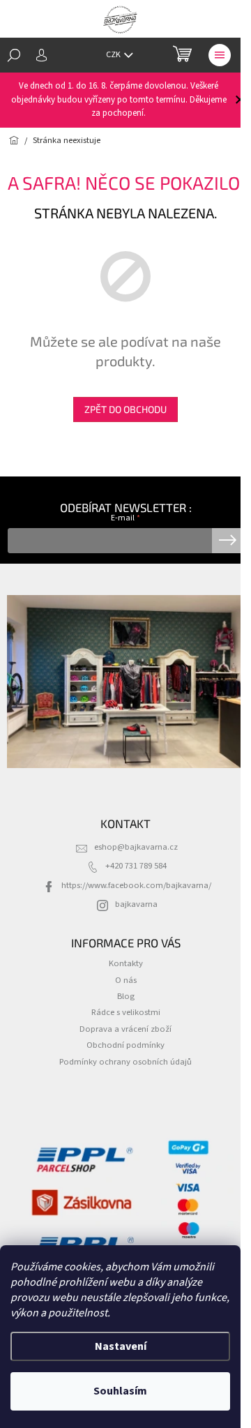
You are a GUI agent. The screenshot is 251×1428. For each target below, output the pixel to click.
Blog (126, 996)
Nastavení (120, 1346)
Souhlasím (120, 1391)
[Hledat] (14, 55)
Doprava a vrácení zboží (125, 1029)
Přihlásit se (227, 540)
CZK (114, 55)
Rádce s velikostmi (125, 1012)
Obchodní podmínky (125, 1045)
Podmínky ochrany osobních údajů (125, 1061)
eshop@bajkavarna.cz (136, 847)
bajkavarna (136, 904)
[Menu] (220, 55)
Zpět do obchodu (125, 409)
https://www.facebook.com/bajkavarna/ (136, 885)
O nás (126, 980)
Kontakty (126, 963)
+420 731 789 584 (136, 865)
